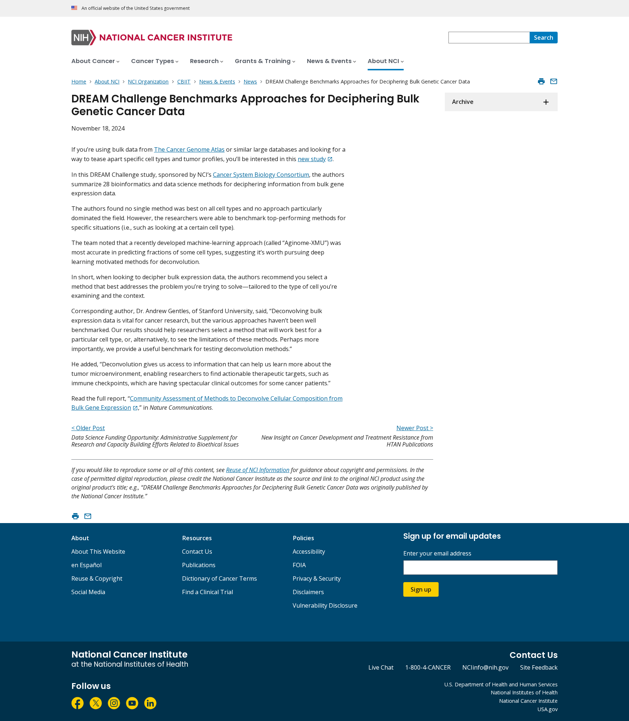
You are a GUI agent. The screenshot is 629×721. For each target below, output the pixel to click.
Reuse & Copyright (96, 578)
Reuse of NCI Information (257, 470)
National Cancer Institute (528, 700)
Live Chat (380, 667)
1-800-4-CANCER (428, 667)
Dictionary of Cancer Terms (219, 578)
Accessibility (309, 551)
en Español (86, 565)
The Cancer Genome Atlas (189, 149)
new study (312, 159)
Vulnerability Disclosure (325, 605)
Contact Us (197, 551)
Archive (463, 102)
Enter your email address (437, 553)
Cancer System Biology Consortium (261, 175)
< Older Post (88, 428)
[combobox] (489, 37)
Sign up (421, 589)
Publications (198, 565)
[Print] (541, 81)
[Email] (554, 81)
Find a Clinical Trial (207, 592)
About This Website (98, 551)
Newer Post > (414, 428)
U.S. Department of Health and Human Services (501, 684)
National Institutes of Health (524, 692)
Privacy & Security (317, 578)
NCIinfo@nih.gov (485, 667)
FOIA (299, 565)
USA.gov (548, 709)
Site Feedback (539, 667)
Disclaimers (308, 592)
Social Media (88, 592)
